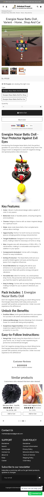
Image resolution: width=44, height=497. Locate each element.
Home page (6, 449)
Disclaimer (5, 443)
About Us (5, 455)
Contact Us (6, 452)
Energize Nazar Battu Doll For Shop (14, 95)
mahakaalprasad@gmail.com (12, 434)
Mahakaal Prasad (6, 11)
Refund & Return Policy (31, 452)
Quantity (5, 104)
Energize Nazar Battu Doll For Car (14, 99)
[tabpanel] (11, 400)
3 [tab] (23, 420)
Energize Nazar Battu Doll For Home (15, 91)
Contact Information (30, 446)
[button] (8, 408)
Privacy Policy (27, 449)
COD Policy (27, 461)
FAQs (3, 458)
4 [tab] (25, 420)
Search (4, 446)
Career (4, 461)
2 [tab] (20, 420)
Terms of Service (29, 455)
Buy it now (22, 120)
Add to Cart (11, 414)
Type (3, 88)
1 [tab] (18, 420)
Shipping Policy (28, 458)
